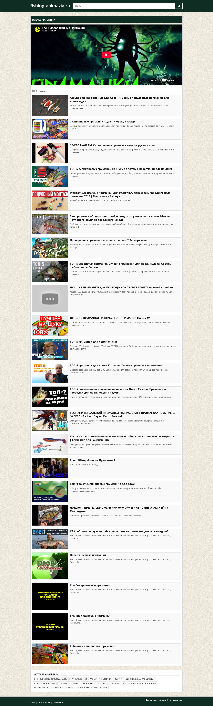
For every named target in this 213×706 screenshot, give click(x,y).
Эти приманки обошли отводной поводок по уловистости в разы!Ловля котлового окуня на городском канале (120, 218)
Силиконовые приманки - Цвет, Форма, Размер (102, 121)
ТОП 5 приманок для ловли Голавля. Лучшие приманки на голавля (116, 365)
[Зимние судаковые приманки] (50, 626)
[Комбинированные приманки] (50, 596)
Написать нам (176, 700)
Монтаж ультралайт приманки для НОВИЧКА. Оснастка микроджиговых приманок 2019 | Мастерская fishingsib (120, 194)
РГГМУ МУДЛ (114, 683)
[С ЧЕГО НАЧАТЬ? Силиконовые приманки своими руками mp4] (50, 153)
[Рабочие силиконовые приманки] (50, 654)
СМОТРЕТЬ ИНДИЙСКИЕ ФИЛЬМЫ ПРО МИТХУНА (134, 679)
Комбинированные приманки (90, 585)
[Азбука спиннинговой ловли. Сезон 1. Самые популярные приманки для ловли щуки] (50, 105)
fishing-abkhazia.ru (50, 6)
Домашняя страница (155, 700)
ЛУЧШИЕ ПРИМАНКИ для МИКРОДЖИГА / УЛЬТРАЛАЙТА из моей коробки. (122, 287)
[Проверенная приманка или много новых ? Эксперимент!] (50, 248)
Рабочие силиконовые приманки (92, 646)
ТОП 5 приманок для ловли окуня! (93, 341)
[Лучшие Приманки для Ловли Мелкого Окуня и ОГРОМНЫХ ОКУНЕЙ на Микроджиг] (50, 515)
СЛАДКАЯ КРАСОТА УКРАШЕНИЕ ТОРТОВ (139, 683)
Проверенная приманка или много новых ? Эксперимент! (109, 240)
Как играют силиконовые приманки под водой (102, 484)
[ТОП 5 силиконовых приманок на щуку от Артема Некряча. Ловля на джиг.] (50, 176)
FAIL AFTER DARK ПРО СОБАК (93, 683)
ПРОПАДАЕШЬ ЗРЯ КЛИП (69, 683)
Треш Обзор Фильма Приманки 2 (92, 460)
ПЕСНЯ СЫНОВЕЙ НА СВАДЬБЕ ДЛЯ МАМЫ (50, 679)
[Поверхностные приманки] (50, 566)
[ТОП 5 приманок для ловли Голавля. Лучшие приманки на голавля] (50, 373)
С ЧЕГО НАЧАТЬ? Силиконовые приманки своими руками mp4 (112, 145)
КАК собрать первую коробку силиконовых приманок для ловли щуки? (119, 531)
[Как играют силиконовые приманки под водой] (50, 491)
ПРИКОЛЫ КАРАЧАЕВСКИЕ (44, 683)
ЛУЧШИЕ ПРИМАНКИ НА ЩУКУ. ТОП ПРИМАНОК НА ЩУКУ (110, 318)
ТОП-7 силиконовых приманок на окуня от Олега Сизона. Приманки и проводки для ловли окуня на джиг (118, 390)
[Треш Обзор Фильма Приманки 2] (50, 468)
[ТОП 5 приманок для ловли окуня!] (50, 349)
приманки (43, 91)
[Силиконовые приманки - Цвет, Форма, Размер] (50, 129)
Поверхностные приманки (88, 555)
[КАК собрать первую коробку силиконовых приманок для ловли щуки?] (50, 539)
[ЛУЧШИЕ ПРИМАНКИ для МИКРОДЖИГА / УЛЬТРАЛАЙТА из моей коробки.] (50, 298)
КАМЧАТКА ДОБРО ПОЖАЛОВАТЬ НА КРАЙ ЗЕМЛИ (91, 679)
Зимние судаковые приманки (90, 615)
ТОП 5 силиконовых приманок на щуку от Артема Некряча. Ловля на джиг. (121, 169)
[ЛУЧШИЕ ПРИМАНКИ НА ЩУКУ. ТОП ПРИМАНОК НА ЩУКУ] (50, 325)
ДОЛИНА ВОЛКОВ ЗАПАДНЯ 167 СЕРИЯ (92, 687)
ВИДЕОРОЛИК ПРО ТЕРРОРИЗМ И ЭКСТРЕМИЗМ (53, 687)
